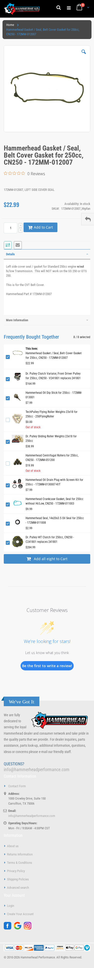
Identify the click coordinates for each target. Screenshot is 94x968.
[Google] (19, 928)
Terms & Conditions (19, 863)
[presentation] (47, 254)
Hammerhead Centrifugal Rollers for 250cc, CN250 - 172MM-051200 (52, 458)
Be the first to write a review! (47, 665)
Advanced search (18, 887)
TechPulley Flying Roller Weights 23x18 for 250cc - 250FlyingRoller (51, 414)
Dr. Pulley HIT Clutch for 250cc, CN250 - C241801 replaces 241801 (50, 539)
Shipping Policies (18, 879)
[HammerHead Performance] (22, 9)
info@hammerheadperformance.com (36, 769)
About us (13, 846)
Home (10, 25)
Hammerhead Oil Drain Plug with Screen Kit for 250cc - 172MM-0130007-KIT (54, 482)
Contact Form (17, 786)
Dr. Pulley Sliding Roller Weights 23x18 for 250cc (51, 439)
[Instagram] (29, 928)
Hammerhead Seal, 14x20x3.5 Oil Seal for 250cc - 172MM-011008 (55, 520)
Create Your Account (20, 914)
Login (10, 906)
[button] (83, 56)
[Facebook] (9, 928)
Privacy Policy (16, 871)
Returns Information (20, 854)
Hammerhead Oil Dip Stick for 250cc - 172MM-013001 (54, 395)
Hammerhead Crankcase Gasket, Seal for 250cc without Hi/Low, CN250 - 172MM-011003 (54, 501)
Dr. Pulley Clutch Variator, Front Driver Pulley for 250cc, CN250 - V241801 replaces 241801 (53, 376)
